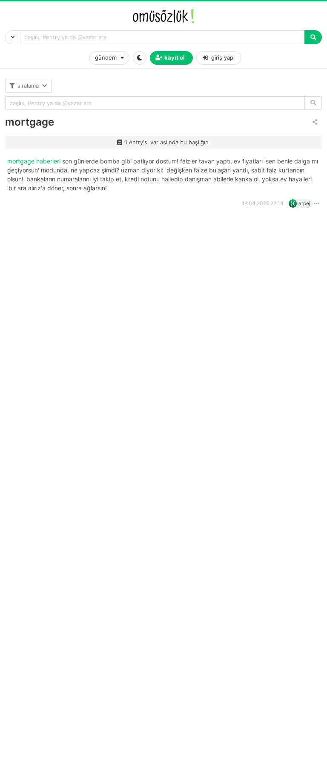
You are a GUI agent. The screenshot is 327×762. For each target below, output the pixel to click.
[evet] (313, 103)
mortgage (29, 122)
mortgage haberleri (34, 161)
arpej (304, 203)
